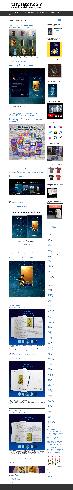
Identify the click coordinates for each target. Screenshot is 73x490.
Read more (41, 57)
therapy (36, 406)
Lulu (21, 458)
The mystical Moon (16, 410)
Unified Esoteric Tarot (54, 451)
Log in (49, 472)
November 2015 (50, 422)
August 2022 (50, 338)
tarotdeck (48, 447)
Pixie (53, 441)
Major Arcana (23, 172)
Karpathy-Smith (57, 437)
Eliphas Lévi (60, 434)
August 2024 (50, 315)
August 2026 (50, 285)
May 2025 (49, 304)
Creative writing (15, 305)
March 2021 (49, 355)
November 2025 (50, 296)
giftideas (15, 61)
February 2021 (50, 357)
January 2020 (50, 371)
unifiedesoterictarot (57, 452)
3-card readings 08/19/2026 (52, 227)
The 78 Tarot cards (31, 12)
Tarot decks (37, 12)
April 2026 (49, 290)
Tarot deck (41, 172)
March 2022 (49, 343)
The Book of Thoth (53, 449)
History (49, 256)
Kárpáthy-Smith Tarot (58, 438)
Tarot (13, 60)
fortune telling (59, 436)
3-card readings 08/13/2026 (52, 230)
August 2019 (50, 378)
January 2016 (50, 420)
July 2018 (49, 392)
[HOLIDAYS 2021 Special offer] (22, 42)
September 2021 (50, 348)
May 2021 (49, 353)
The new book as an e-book (52, 226)
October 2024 (50, 312)
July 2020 (49, 365)
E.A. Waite (56, 434)
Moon (23, 354)
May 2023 (49, 328)
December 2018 (50, 386)
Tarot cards (54, 446)
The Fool (29, 115)
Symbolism (49, 273)
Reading (49, 270)
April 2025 (49, 305)
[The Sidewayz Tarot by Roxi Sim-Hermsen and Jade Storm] (27, 142)
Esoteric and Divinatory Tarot (15, 488)
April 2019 (49, 381)
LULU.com (23, 106)
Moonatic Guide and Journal (32, 354)
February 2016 (50, 418)
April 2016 (49, 416)
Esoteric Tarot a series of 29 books (22, 206)
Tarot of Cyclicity (58, 447)
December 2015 (50, 421)
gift (13, 61)
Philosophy (42, 113)
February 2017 (50, 411)
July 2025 (49, 301)
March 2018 (49, 396)
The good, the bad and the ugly (21, 257)
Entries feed (49, 473)
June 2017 (49, 406)
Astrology (16, 113)
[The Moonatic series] (27, 187)
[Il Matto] (27, 469)
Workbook (32, 115)
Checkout (16, 12)
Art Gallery (57, 12)
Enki (20, 301)
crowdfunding (50, 247)
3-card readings (51, 429)
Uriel (36, 301)
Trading (49, 278)
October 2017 (50, 402)
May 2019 (49, 380)
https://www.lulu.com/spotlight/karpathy (16, 196)
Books (23, 113)
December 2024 (50, 310)
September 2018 (50, 390)
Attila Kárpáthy (15, 301)
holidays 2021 (22, 61)
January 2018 (50, 399)
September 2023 (50, 323)
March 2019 (49, 383)
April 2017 (49, 408)
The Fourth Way (17, 114)
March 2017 (49, 410)
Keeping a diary (15, 358)
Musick (49, 261)
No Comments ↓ (27, 27)
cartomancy (61, 433)
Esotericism (31, 113)
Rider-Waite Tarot (50, 442)
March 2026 (49, 291)
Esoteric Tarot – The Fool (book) (21, 65)
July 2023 (49, 326)
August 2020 (50, 364)
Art (48, 238)
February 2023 (50, 332)
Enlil (22, 301)
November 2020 (50, 360)
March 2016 (49, 417)
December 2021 (50, 346)
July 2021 (49, 350)
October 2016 (50, 415)
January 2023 (50, 333)
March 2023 (49, 331)
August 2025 (50, 300)
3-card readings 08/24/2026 (52, 225)
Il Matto (12, 462)
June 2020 (49, 367)
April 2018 (49, 395)
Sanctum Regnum (59, 442)
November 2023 (50, 322)
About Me (61, 12)
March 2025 (49, 306)
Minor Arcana (53, 439)
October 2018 (50, 389)
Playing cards (50, 266)
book (14, 202)
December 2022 (50, 334)
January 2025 (50, 309)
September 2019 (50, 376)
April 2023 (49, 329)
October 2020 (50, 362)
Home (10, 12)
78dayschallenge (57, 429)
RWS (55, 442)
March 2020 (49, 370)
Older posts (11, 482)
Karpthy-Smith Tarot (50, 438)
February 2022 (50, 344)
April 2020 (49, 369)
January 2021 (50, 358)
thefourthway (59, 449)
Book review (20, 113)
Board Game (50, 241)
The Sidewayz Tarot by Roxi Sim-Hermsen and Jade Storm (25, 120)
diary (13, 115)
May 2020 (49, 368)
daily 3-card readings (50, 434)
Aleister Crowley (50, 431)
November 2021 (50, 347)
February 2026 (50, 292)
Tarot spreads (42, 12)
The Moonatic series (17, 176)
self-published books (31, 458)
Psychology (10, 114)
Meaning (49, 259)
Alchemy (13, 113)
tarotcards (57, 446)
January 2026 (50, 294)
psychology (32, 406)
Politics (49, 267)
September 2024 (50, 313)
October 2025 (50, 297)
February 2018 (50, 397)
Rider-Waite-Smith (58, 441)
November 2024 (50, 311)
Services (10, 14)
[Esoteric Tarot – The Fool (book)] (27, 86)
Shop (25, 12)
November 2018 (50, 387)
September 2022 (50, 337)
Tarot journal (21, 202)
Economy (49, 251)
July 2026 (49, 286)
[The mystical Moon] (27, 431)
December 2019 (50, 373)
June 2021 (49, 352)
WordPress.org (50, 476)
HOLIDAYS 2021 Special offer (21, 25)
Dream (49, 250)
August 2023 (50, 325)
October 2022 (50, 336)
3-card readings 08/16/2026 (52, 228)
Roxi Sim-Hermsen (29, 172)
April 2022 (49, 342)
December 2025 (50, 295)
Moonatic (26, 354)
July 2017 (49, 405)
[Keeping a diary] (27, 379)
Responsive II (55, 488)
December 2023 (50, 321)
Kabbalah (34, 113)
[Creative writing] (27, 326)
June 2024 (49, 317)
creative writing (15, 354)
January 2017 (50, 412)
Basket (13, 12)
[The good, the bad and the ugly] (27, 278)
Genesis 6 (24, 301)
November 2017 (50, 401)
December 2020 (50, 359)
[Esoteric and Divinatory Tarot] (26, 5)
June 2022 (49, 339)
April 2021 (49, 354)
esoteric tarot (17, 115)
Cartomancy (27, 113)
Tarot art (52, 444)
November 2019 (50, 374)
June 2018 (49, 394)
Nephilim (28, 301)
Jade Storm (19, 172)
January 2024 (50, 320)
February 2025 (50, 307)
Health (49, 255)
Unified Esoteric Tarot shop (49, 12)
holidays (18, 61)
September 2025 (50, 299)
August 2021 (50, 349)
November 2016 (50, 413)
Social (49, 271)
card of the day (56, 433)
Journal (20, 115)
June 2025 (49, 302)
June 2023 (49, 327)
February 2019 (50, 384)
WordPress (63, 488)
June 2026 (49, 288)
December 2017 (50, 400)
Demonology (50, 249)
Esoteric (49, 436)
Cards (49, 245)
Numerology (38, 113)
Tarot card (55, 444)
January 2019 (50, 385)
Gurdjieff (48, 437)
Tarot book (26, 115)
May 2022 (49, 341)
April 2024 (49, 318)
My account (21, 12)
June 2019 (49, 379)
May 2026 (49, 289)
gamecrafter (15, 172)
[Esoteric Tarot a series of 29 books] (27, 227)
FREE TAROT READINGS (52, 254)
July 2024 (49, 316)
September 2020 (50, 363)
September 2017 (50, 404)
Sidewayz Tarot (34, 172)
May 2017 (49, 407)
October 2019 (50, 375)
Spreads (49, 272)
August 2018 (50, 391)
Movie (49, 260)
